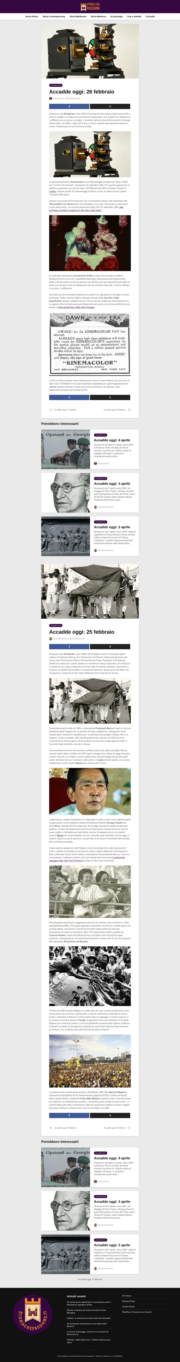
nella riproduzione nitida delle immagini (76, 307)
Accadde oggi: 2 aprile (112, 527)
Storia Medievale (78, 16)
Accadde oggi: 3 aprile (112, 484)
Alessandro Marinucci (105, 507)
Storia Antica (31, 16)
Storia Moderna (98, 16)
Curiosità (150, 16)
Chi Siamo (126, 1296)
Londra (52, 191)
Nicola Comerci (58, 98)
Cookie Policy (128, 1307)
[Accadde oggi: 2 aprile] (65, 536)
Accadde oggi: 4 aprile (112, 440)
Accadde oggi (56, 85)
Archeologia (116, 16)
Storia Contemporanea (54, 16)
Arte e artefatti (134, 16)
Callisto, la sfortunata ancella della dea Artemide (88, 1318)
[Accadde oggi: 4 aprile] (65, 449)
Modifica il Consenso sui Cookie (137, 1312)
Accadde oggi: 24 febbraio (90, 1279)
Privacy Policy (128, 1301)
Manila (60, 835)
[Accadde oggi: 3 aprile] (65, 492)
